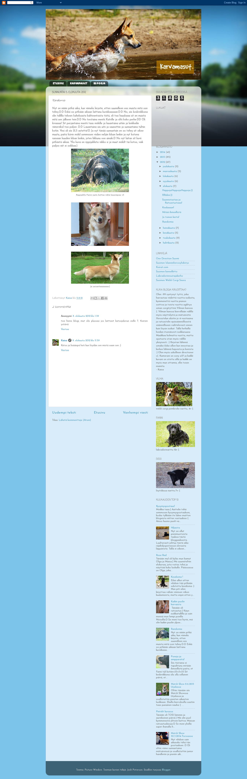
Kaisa (64, 340)
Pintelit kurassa (164, 711)
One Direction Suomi (167, 258)
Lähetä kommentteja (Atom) (75, 420)
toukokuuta (169, 238)
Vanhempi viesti (135, 412)
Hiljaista (175, 528)
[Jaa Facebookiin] (102, 298)
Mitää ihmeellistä (171, 212)
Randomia (167, 222)
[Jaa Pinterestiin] (106, 298)
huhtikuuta (169, 243)
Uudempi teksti (64, 412)
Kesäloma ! (177, 577)
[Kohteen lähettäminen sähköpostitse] (92, 298)
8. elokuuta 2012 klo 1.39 (86, 316)
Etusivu (58, 83)
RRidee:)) (167, 195)
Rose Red (161, 555)
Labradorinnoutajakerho (169, 276)
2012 (163, 162)
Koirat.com (162, 267)
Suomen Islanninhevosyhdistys (172, 263)
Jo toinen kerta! (170, 217)
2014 (163, 152)
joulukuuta (169, 166)
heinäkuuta (169, 228)
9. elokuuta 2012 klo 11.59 (86, 340)
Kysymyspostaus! (165, 506)
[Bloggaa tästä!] (95, 298)
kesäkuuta (169, 233)
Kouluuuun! (168, 207)
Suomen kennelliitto (166, 271)
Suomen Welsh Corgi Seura (171, 280)
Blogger (166, 770)
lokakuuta (168, 176)
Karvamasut (78, 83)
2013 (163, 157)
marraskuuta (170, 171)
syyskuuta (168, 181)
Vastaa (65, 329)
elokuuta (168, 186)
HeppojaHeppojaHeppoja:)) (177, 190)
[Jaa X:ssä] (99, 298)
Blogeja (99, 83)
